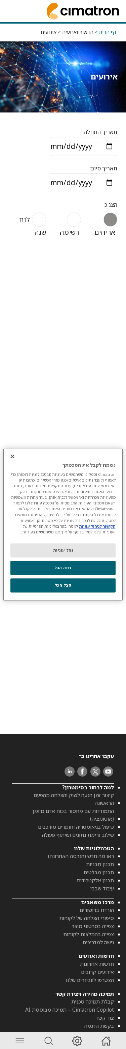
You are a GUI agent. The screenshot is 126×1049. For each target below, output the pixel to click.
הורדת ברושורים (97, 910)
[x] (95, 771)
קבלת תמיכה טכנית (92, 1001)
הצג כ (110, 204)
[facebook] (82, 771)
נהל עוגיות (63, 550)
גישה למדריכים (98, 942)
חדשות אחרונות (97, 964)
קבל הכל (63, 585)
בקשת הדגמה (99, 1025)
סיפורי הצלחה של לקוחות (86, 918)
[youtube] (108, 771)
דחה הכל (63, 567)
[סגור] (12, 456)
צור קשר (105, 1017)
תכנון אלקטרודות (95, 880)
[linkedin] (70, 771)
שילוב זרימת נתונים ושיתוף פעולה (78, 835)
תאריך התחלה (100, 132)
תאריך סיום (103, 168)
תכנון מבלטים (99, 872)
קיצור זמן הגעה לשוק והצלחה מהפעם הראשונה (74, 799)
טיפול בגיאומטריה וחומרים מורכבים (76, 826)
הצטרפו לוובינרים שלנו (90, 980)
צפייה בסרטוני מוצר (93, 926)
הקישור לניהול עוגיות (97, 526)
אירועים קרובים (97, 972)
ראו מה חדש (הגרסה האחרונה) (81, 856)
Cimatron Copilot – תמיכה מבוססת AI (69, 1009)
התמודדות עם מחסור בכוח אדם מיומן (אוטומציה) (73, 814)
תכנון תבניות (100, 864)
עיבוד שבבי (102, 888)
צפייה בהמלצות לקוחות (88, 934)
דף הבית (107, 32)
